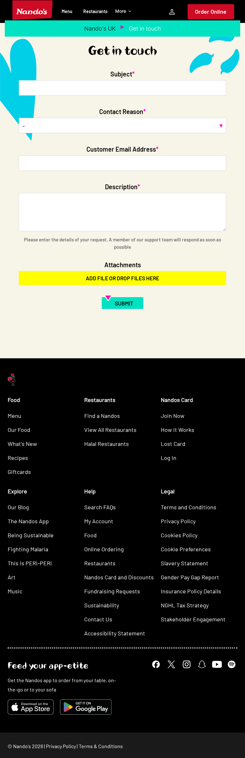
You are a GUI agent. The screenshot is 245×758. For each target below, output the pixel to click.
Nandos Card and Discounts (119, 577)
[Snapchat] (202, 664)
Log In (168, 457)
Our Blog (18, 507)
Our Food (19, 429)
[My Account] (172, 11)
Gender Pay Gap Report (190, 577)
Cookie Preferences (186, 549)
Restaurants (95, 11)
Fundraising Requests (112, 591)
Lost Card (173, 443)
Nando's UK (100, 28)
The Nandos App (28, 521)
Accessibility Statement (114, 633)
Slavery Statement (184, 563)
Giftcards (19, 471)
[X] (171, 664)
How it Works (177, 429)
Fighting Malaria (28, 549)
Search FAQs (100, 507)
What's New (22, 443)
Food (90, 535)
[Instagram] (186, 664)
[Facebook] (156, 664)
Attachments (122, 264)
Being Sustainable (31, 535)
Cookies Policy (179, 535)
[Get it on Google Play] (86, 707)
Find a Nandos (102, 415)
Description (121, 186)
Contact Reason (121, 111)
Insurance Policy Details (191, 591)
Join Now (172, 415)
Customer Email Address (121, 149)
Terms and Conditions (188, 507)
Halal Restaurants (106, 443)
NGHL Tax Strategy (185, 605)
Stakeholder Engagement (193, 619)
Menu (67, 11)
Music (15, 591)
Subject (121, 74)
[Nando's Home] (32, 10)
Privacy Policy (178, 521)
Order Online (210, 11)
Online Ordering (104, 549)
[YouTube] (217, 664)
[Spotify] (231, 664)
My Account (98, 521)
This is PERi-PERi (30, 563)
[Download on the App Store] (31, 707)
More (120, 11)
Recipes (18, 457)
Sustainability (101, 605)
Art (12, 577)
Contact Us (98, 619)
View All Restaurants (110, 429)
